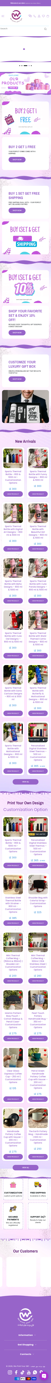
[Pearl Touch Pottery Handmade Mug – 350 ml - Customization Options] (38, 1000)
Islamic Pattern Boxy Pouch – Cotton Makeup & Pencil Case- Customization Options (13, 1020)
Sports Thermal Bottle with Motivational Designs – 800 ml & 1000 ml (13, 751)
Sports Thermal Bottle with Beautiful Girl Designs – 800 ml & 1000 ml (38, 532)
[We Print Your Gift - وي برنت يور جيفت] (16, 16)
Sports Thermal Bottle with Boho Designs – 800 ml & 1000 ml (13, 585)
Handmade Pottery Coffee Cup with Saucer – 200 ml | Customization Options (13, 1138)
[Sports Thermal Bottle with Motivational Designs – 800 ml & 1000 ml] (13, 732)
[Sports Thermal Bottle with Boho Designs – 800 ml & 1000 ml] (13, 568)
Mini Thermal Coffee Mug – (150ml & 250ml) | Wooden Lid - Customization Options (13, 962)
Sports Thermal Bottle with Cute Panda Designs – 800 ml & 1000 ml (38, 585)
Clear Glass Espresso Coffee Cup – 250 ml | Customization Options (13, 1076)
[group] (25, 83)
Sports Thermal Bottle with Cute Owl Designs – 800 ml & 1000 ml (13, 637)
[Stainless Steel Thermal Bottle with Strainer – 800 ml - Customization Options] (13, 884)
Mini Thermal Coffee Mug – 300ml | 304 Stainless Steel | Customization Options (38, 962)
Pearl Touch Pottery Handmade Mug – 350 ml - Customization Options (37, 1020)
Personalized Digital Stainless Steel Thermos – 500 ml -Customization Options (38, 752)
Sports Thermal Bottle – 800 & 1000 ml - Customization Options (13, 477)
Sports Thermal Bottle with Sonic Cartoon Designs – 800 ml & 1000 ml (13, 693)
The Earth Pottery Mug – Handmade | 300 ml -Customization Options (37, 1137)
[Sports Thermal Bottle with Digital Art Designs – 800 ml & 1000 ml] (13, 513)
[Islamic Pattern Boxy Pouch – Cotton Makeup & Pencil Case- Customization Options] (13, 1000)
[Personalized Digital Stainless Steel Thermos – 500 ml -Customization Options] (38, 732)
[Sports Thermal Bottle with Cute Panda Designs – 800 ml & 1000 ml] (38, 568)
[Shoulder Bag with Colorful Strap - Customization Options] (38, 884)
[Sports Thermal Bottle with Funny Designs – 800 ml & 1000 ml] (38, 458)
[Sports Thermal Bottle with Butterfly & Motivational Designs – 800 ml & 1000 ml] (38, 675)
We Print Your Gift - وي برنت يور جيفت (29, 1366)
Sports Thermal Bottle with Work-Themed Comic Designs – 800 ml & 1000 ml (38, 639)
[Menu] (3, 16)
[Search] (45, 29)
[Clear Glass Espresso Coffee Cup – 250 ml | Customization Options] (13, 1057)
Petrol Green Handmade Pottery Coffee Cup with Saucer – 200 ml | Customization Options (37, 1079)
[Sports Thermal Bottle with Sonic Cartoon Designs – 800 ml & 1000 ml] (13, 675)
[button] (30, 16)
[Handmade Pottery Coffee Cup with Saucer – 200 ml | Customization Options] (13, 1118)
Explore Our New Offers (33, 3)
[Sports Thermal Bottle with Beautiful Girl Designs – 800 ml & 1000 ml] (38, 513)
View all (25, 782)
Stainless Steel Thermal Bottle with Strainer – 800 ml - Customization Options (13, 904)
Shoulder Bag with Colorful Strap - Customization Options (37, 902)
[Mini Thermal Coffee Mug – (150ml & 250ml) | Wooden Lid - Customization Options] (13, 942)
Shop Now (11, 56)
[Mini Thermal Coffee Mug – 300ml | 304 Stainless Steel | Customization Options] (38, 942)
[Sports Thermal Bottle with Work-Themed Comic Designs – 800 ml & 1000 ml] (38, 620)
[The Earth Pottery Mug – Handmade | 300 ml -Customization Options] (38, 1118)
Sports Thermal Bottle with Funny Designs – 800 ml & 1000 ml (38, 475)
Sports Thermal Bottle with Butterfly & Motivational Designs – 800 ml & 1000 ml (38, 695)
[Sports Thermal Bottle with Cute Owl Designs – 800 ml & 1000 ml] (13, 620)
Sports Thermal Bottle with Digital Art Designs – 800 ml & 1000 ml (13, 530)
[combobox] (24, 28)
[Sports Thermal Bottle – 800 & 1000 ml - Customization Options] (13, 458)
